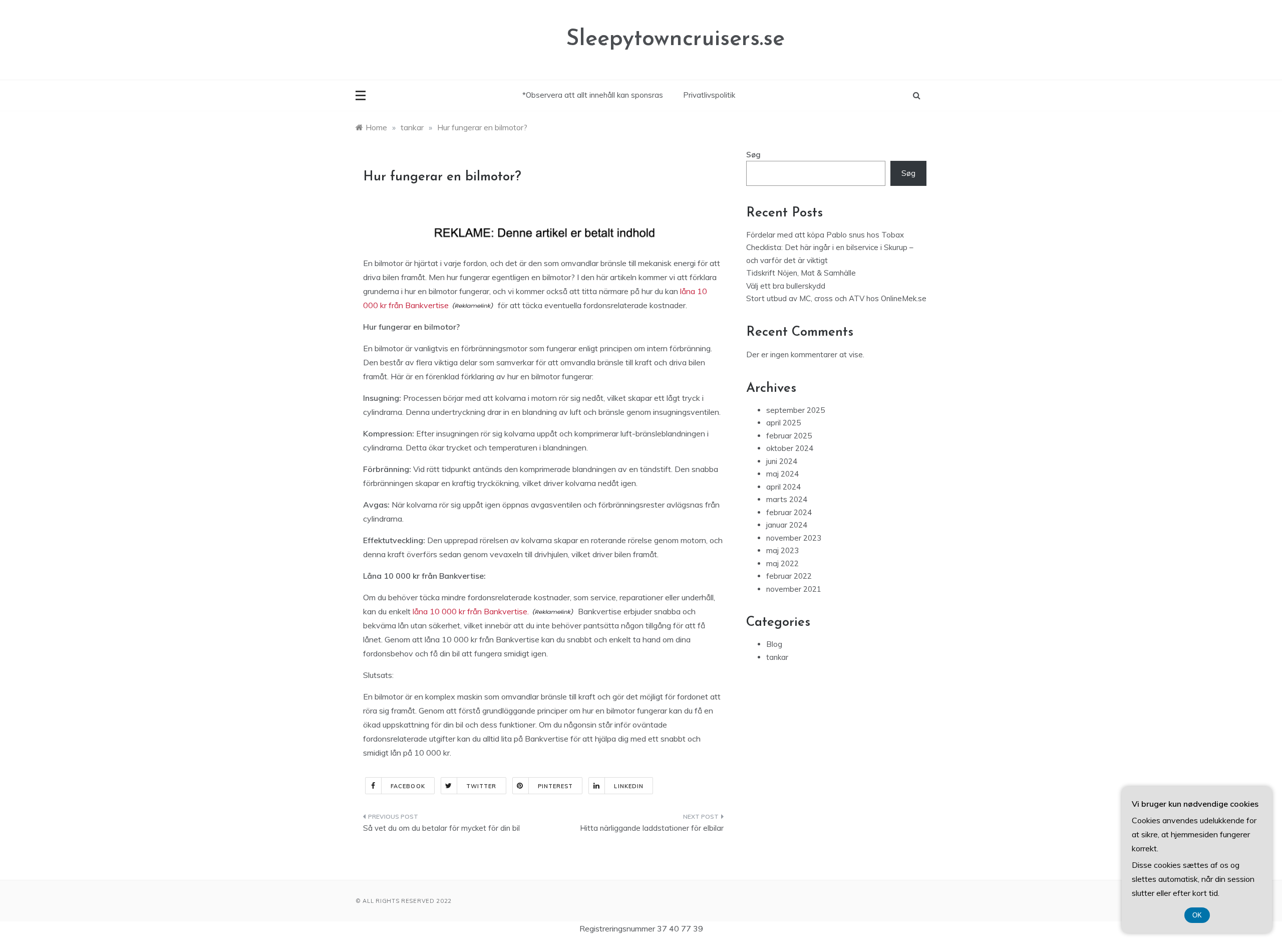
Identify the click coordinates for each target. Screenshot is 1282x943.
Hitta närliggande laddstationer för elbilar (652, 828)
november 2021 (793, 589)
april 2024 (783, 487)
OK (1197, 915)
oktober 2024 (789, 448)
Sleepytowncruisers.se (675, 39)
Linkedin (629, 786)
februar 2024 (789, 512)
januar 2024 (786, 525)
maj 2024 (782, 474)
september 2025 (795, 410)
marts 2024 (786, 499)
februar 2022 (789, 576)
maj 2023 (782, 550)
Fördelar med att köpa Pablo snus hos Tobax (825, 235)
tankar (777, 657)
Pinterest (555, 786)
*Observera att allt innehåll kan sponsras (592, 95)
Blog (774, 644)
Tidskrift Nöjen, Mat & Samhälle (801, 273)
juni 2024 (781, 461)
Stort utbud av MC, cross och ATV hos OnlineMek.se (836, 298)
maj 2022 (782, 563)
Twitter (481, 786)
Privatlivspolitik (709, 95)
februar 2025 (789, 435)
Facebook (408, 786)
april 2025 (783, 422)
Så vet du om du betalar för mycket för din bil (441, 828)
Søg (753, 154)
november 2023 (793, 538)
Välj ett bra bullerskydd (785, 286)
